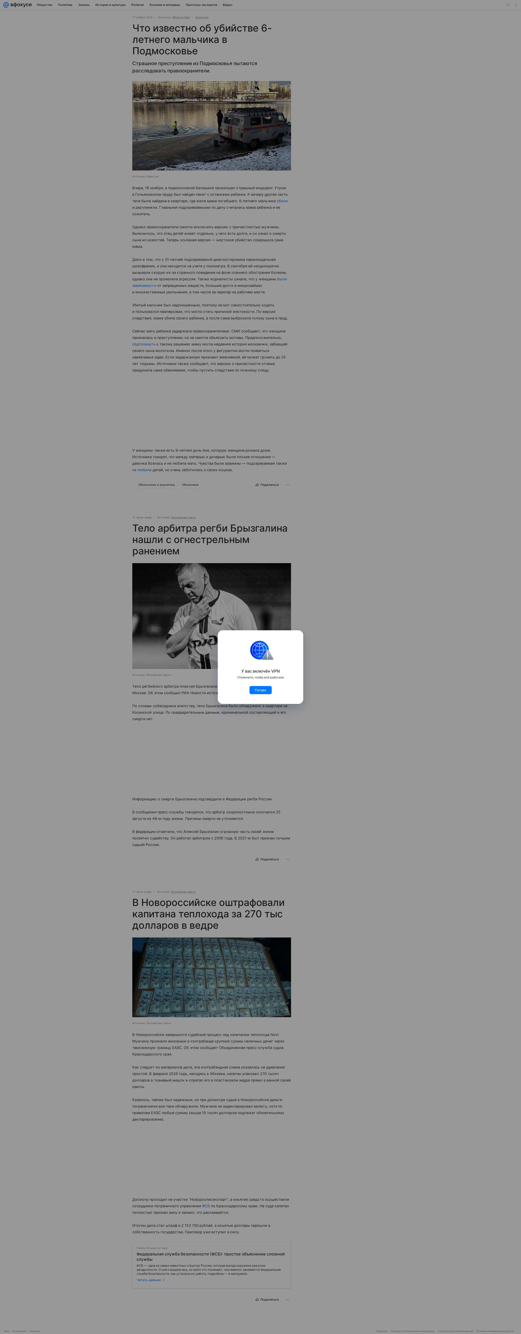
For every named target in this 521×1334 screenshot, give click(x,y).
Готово (260, 690)
